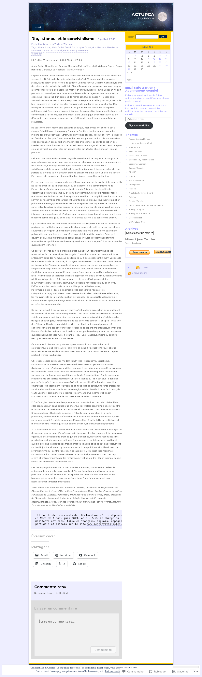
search (131, 37)
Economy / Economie (138, 164)
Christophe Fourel (81, 47)
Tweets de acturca (133, 243)
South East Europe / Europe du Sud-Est (146, 205)
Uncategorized (135, 218)
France (132, 176)
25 (148, 66)
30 (135, 69)
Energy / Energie (136, 168)
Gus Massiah (99, 47)
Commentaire (103, 649)
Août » (130, 80)
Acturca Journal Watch (142, 143)
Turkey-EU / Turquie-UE (139, 214)
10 (142, 59)
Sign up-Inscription (139, 125)
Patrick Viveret (54, 50)
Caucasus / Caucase (138, 156)
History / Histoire (136, 180)
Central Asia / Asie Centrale (141, 160)
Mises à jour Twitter (140, 239)
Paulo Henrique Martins (75, 50)
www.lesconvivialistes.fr (106, 523)
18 (149, 62)
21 (166, 62)
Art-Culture (134, 147)
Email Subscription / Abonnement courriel (141, 89)
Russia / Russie (136, 201)
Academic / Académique (139, 139)
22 (129, 66)
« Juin (129, 73)
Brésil (68, 47)
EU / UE (132, 172)
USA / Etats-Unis (137, 222)
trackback (36, 53)
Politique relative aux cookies (118, 671)
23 (135, 66)
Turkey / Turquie (63, 44)
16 (135, 62)
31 (142, 69)
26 (154, 66)
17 (142, 62)
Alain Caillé (57, 47)
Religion (132, 197)
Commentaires (140, 273)
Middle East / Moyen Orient (141, 193)
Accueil (38, 27)
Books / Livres (135, 151)
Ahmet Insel (43, 47)
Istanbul (132, 189)
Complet (145, 267)
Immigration (134, 185)
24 (142, 66)
